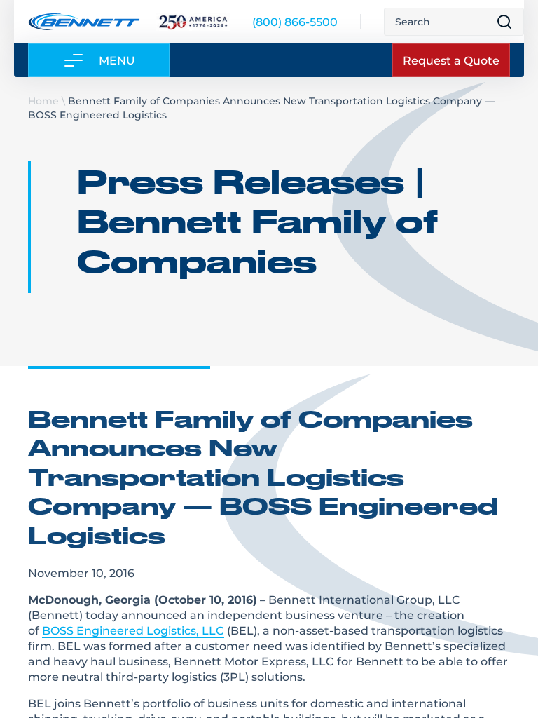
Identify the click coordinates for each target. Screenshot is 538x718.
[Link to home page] (83, 21)
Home (43, 100)
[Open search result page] (504, 21)
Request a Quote (451, 60)
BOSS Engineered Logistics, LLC (133, 630)
